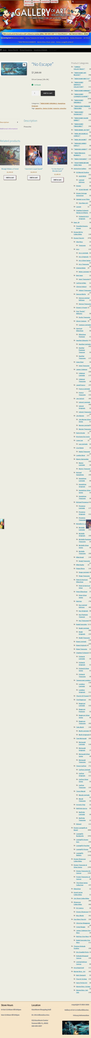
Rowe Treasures (81, 649)
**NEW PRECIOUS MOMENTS (27, 42)
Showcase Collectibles (78, 903)
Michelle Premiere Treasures (85, 540)
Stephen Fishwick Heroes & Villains (82, 211)
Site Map (54, 2)
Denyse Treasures (85, 304)
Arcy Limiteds (83, 253)
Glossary (36, 2)
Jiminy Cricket (47, 108)
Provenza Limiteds (82, 507)
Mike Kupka (80, 565)
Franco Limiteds (84, 389)
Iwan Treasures (84, 279)
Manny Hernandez (82, 459)
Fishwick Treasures (82, 675)
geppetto (38, 108)
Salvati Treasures (85, 412)
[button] (24, 64)
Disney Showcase (76, 38)
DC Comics (80, 908)
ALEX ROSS (82, 176)
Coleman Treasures (82, 380)
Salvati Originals (82, 407)
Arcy (77, 249)
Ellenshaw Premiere (82, 335)
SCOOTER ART (84, 190)
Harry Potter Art (81, 983)
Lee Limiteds (83, 444)
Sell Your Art (29, 5)
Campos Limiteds (85, 325)
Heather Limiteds (85, 344)
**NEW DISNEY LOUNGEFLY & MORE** (81, 95)
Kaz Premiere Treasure (83, 616)
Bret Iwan (79, 275)
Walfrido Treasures (82, 819)
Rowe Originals (81, 645)
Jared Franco (80, 385)
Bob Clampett (81, 975)
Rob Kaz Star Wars (82, 936)
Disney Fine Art (13, 50)
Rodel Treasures (84, 638)
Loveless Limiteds (82, 685)
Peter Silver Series (83, 596)
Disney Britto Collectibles (78, 233)
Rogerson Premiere (82, 710)
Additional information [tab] (9, 129)
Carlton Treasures (82, 786)
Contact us (45, 2)
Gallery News (20, 34)
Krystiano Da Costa (83, 437)
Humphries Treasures (82, 497)
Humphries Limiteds (82, 479)
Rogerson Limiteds (82, 704)
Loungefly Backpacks (80, 835)
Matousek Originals (82, 749)
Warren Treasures (85, 429)
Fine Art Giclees (81, 979)
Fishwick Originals (82, 663)
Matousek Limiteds (82, 743)
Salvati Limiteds (84, 402)
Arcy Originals (84, 257)
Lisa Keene (80, 448)
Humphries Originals (40, 50)
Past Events (10, 34)
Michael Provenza (82, 502)
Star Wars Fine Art (80, 919)
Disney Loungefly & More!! (64, 42)
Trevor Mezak (80, 791)
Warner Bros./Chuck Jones (46, 42)
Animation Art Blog (33, 34)
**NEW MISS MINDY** (81, 149)
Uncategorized (79, 968)
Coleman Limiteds (82, 374)
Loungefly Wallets (79, 854)
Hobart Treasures (85, 290)
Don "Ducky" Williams (80, 312)
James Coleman (81, 369)
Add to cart (47, 93)
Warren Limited (84, 425)
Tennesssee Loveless (83, 680)
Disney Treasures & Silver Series (80, 866)
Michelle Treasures (82, 552)
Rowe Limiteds (81, 642)
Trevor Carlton (81, 766)
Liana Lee (79, 440)
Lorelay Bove (80, 455)
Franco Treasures (82, 394)
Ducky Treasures (84, 317)
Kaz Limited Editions (83, 606)
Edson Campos (81, 321)
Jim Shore (86, 38)
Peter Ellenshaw (81, 592)
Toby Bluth (80, 727)
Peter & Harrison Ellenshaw (82, 581)
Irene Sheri (80, 362)
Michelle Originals (82, 535)
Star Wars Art (83, 203)
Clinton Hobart (81, 287)
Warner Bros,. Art (79, 971)
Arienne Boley (81, 268)
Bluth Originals (84, 735)
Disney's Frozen (81, 308)
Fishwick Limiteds (82, 658)
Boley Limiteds (84, 272)
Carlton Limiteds (84, 770)
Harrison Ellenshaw (79, 329)
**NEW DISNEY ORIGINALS (48, 103)
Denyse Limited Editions (84, 299)
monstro (56, 108)
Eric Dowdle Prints (82, 952)
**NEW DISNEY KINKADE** (82, 91)
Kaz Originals (83, 611)
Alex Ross (79, 242)
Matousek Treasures (82, 761)
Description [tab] (4, 122)
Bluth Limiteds (84, 731)
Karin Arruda (80, 433)
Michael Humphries (26, 50)
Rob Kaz (79, 601)
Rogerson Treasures (82, 722)
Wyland (78, 824)
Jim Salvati (80, 399)
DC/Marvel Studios (82, 172)
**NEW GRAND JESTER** (82, 130)
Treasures (82, 245)
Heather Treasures (82, 357)
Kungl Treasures (84, 561)
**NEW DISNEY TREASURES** (78, 125)
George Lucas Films (83, 199)
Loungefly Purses (82, 849)
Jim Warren (80, 416)
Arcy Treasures (84, 264)
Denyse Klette (81, 294)
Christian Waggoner (83, 923)
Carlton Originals (82, 774)
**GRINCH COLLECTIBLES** (79, 68)
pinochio (63, 108)
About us (28, 2)
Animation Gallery (80, 169)
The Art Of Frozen (82, 696)
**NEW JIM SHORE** (80, 140)
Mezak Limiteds (84, 795)
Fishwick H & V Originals (84, 217)
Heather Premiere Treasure (82, 350)
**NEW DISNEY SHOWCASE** (78, 113)
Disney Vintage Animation (81, 194)
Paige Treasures (84, 576)
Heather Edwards (82, 340)
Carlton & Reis (81, 283)
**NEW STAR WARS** (80, 159)
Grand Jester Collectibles (78, 893)
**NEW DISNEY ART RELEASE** (80, 74)
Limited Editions (82, 181)
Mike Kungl (80, 557)
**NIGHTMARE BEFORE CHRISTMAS (81, 164)
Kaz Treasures (84, 621)
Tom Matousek (81, 738)
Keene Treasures (84, 452)
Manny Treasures (85, 469)
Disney (78, 186)
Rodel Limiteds (84, 628)
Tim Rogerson (81, 700)
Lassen (78, 207)
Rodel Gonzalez (81, 624)
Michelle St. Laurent (83, 524)
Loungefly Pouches (82, 846)
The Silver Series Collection (82, 884)
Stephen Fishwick (82, 653)
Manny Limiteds (82, 464)
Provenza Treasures (82, 519)
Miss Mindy (80, 916)
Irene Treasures (84, 366)
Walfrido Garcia (81, 808)
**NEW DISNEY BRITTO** (82, 79)
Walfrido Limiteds (82, 813)
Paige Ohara (80, 568)
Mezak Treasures (82, 800)
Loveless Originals (82, 691)
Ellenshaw (77, 889)
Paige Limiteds (84, 572)
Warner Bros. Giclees (83, 987)
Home (5, 50)
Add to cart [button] (10, 177)
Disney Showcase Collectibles (80, 860)
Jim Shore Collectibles (81, 898)
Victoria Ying (80, 805)
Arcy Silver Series (85, 260)
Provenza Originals (82, 513)
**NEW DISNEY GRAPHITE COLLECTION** (79, 84)
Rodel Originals (82, 633)
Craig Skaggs (80, 927)
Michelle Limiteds (82, 529)
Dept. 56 (76, 222)
